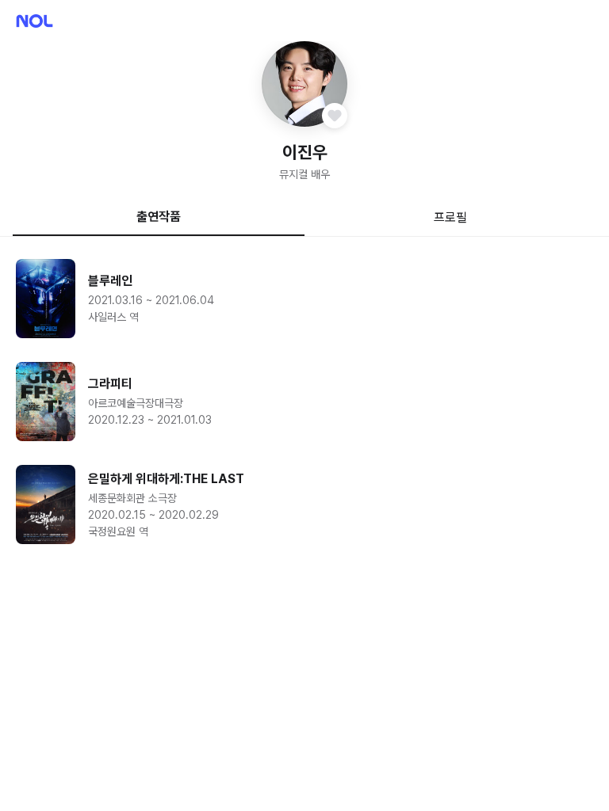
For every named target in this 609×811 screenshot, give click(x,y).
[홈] (34, 21)
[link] (304, 298)
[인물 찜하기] (334, 115)
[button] (304, 84)
